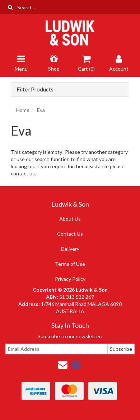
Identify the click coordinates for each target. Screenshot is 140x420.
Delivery (70, 249)
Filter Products (35, 89)
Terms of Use (70, 264)
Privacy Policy (70, 279)
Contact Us (70, 234)
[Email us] (62, 364)
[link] (76, 364)
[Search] (10, 7)
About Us (70, 219)
